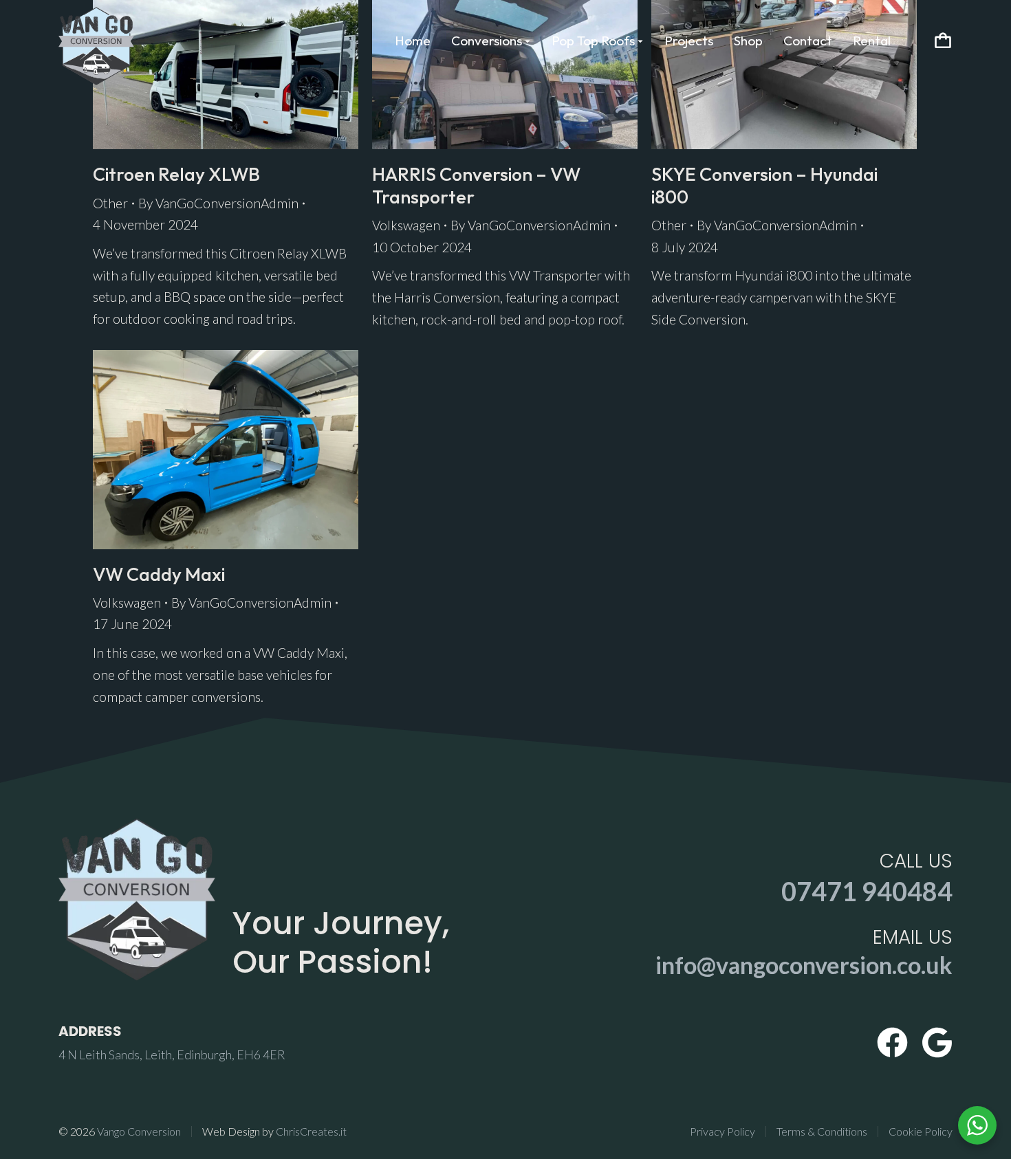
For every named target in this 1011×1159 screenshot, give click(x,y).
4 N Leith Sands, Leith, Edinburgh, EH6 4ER (171, 1054)
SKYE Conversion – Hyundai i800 (764, 185)
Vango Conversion (139, 1131)
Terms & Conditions (821, 1131)
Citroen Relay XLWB (176, 174)
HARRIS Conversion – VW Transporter (476, 185)
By (218, 203)
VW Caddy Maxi (159, 574)
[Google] (937, 1042)
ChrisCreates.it (311, 1131)
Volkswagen (406, 225)
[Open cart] (943, 41)
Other (110, 203)
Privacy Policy (722, 1131)
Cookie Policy (921, 1131)
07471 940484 (867, 891)
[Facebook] (892, 1042)
